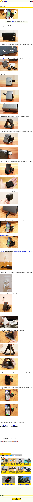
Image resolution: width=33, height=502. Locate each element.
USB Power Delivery (2, 58)
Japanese (13, 21)
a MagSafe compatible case (3, 235)
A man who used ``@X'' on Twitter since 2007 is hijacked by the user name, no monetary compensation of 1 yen (8, 484)
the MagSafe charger (3, 250)
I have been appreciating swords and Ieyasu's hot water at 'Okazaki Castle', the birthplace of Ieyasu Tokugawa (24, 484)
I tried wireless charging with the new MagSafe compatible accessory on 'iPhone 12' (27, 471)
